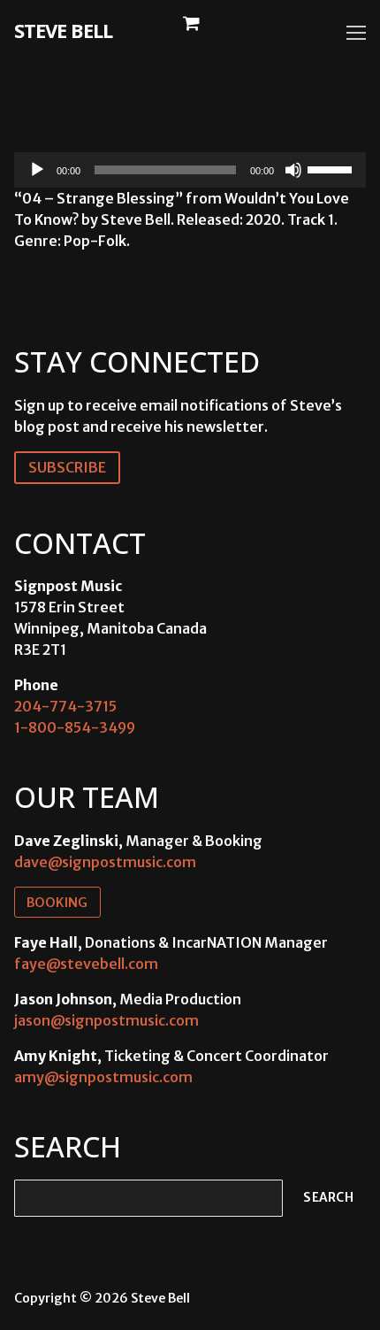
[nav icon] (356, 32)
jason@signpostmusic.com (106, 1020)
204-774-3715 (65, 706)
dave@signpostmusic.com (105, 862)
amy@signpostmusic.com (103, 1077)
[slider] (332, 168)
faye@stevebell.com (86, 964)
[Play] (37, 170)
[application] (190, 170)
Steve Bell (63, 30)
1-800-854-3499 (74, 727)
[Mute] (293, 170)
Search (328, 1197)
